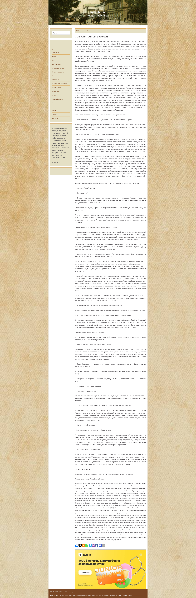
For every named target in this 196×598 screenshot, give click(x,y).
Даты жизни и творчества (60, 49)
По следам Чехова (58, 68)
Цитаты (54, 95)
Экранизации (56, 91)
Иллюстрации (56, 87)
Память (54, 110)
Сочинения (55, 76)
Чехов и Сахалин (57, 99)
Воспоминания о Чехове (60, 107)
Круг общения (56, 64)
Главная (54, 45)
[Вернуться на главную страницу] (98, 12)
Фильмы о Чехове (57, 103)
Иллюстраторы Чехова (59, 83)
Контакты (55, 118)
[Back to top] (191, 593)
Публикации (56, 80)
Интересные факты (58, 72)
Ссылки (54, 114)
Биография (55, 52)
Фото (53, 60)
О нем (54, 56)
